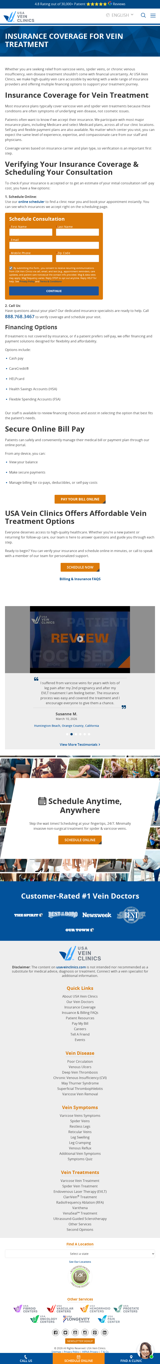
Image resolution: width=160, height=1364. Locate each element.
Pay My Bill (80, 1023)
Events (80, 1039)
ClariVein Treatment (80, 1197)
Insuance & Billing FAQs (80, 1012)
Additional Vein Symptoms (80, 1153)
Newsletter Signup (80, 1341)
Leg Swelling (80, 1137)
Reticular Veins (80, 1132)
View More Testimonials (79, 745)
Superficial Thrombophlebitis (80, 1088)
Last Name (64, 226)
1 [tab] (67, 734)
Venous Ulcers (80, 1067)
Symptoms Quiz (80, 1159)
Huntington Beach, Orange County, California (66, 726)
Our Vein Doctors (80, 1001)
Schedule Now (80, 567)
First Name (18, 226)
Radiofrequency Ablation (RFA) (80, 1202)
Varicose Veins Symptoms (80, 1115)
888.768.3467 (20, 316)
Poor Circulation (80, 1061)
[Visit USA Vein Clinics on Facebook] (55, 1332)
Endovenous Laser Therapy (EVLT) (80, 1191)
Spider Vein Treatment (80, 1186)
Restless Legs (80, 1126)
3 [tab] (76, 734)
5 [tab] (85, 734)
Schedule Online (80, 840)
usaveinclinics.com (71, 967)
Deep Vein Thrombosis (80, 1072)
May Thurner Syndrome (80, 1083)
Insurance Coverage (80, 1007)
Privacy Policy (27, 281)
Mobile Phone (20, 253)
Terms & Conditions (51, 281)
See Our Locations (80, 1262)
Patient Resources (80, 1018)
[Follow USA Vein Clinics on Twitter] (65, 1332)
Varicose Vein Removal (80, 1094)
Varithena (80, 1208)
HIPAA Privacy (90, 1351)
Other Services (80, 1224)
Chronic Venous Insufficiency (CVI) (80, 1077)
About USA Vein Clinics (80, 996)
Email (14, 240)
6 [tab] (89, 734)
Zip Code (63, 253)
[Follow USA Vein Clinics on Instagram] (85, 1332)
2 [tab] (71, 734)
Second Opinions (80, 1229)
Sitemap (56, 1351)
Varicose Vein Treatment (80, 1180)
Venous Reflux (80, 1148)
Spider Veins (80, 1121)
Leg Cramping (80, 1142)
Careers (80, 1029)
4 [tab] (80, 734)
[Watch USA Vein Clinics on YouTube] (75, 1332)
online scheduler (31, 201)
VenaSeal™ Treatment (80, 1213)
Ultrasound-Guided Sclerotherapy (80, 1218)
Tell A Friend (80, 1034)
